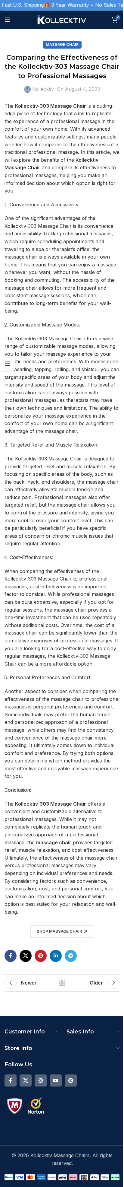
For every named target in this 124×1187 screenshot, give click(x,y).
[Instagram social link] (41, 1080)
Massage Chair (62, 44)
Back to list (62, 983)
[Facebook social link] (11, 956)
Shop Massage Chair (59, 931)
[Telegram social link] (71, 956)
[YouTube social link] (56, 1080)
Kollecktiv (43, 89)
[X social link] (26, 956)
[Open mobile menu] (8, 20)
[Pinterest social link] (41, 956)
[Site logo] (62, 19)
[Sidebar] (7, 363)
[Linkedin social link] (56, 956)
